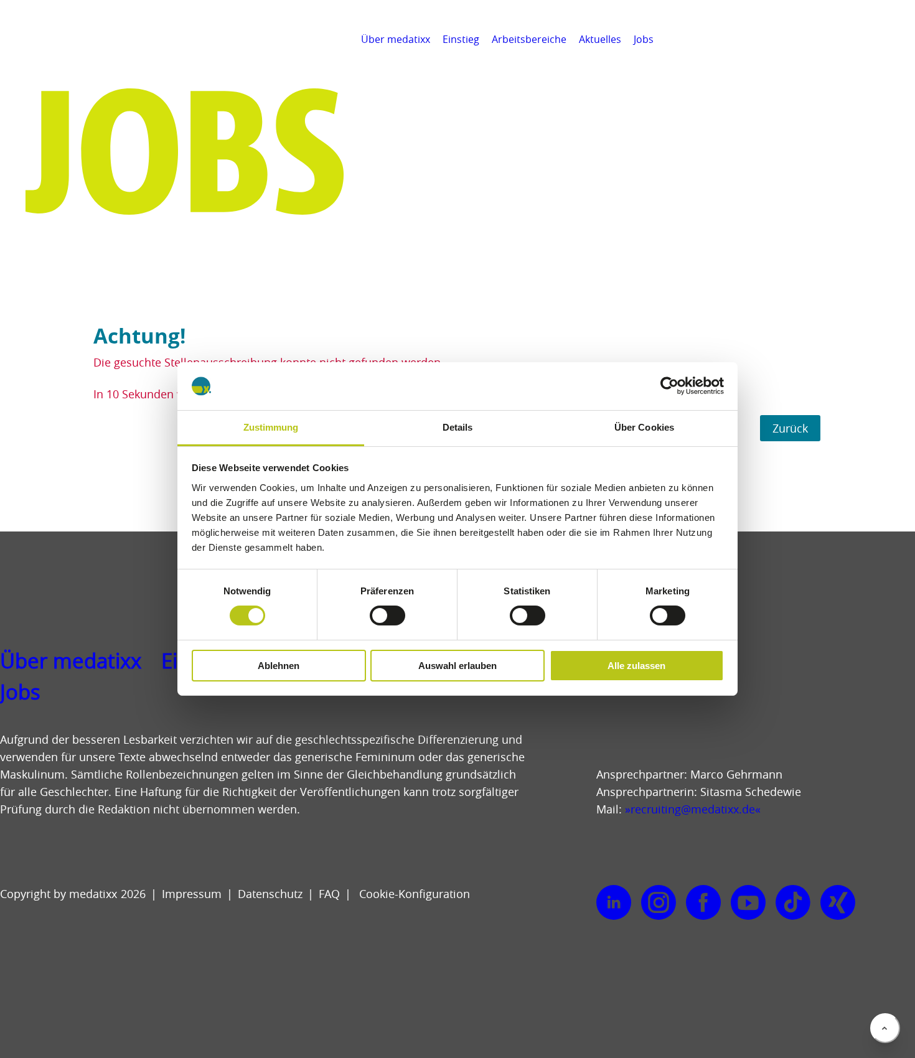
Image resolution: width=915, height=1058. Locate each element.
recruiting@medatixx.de (693, 809)
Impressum (192, 893)
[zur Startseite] (66, 56)
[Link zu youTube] (748, 903)
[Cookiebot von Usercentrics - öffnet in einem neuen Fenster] (669, 386)
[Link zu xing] (837, 903)
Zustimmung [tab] (271, 427)
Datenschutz (270, 893)
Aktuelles (600, 39)
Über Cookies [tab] (644, 427)
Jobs (644, 39)
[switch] (387, 615)
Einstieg (461, 39)
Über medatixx (395, 39)
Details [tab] (458, 427)
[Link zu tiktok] (793, 903)
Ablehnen (278, 665)
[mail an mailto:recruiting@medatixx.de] (899, 39)
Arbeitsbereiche (529, 39)
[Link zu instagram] (658, 903)
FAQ (329, 893)
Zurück (790, 428)
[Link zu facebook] (703, 903)
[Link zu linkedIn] (613, 903)
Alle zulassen (636, 665)
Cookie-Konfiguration (413, 893)
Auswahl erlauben (457, 665)
